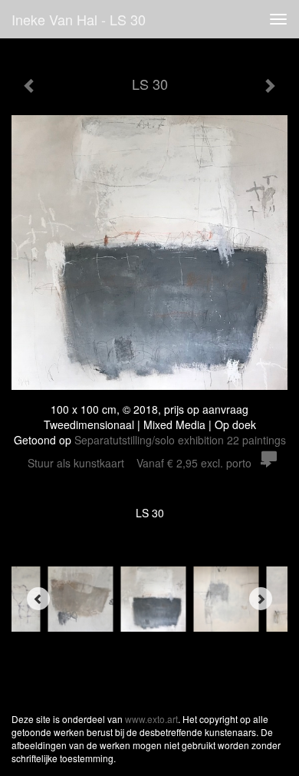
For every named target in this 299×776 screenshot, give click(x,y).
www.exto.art (151, 718)
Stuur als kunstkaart (139, 463)
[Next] (260, 598)
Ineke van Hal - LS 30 (79, 19)
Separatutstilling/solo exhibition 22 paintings (180, 439)
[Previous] (38, 598)
